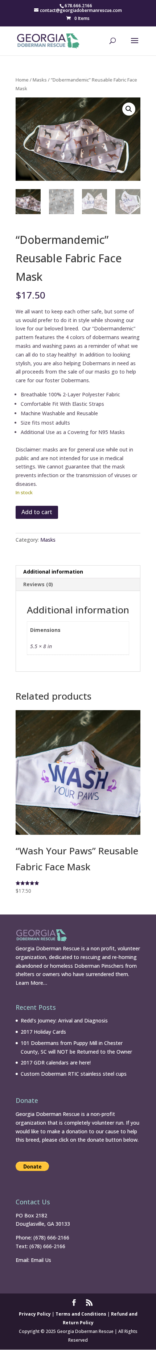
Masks (40, 79)
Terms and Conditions (81, 1314)
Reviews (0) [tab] (38, 584)
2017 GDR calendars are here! (56, 1062)
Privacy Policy (35, 1314)
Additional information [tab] (53, 571)
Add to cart (36, 512)
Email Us (41, 1260)
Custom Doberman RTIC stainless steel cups (74, 1073)
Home (22, 79)
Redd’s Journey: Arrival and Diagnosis (64, 1020)
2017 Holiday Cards (43, 1031)
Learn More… (31, 982)
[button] (128, 109)
